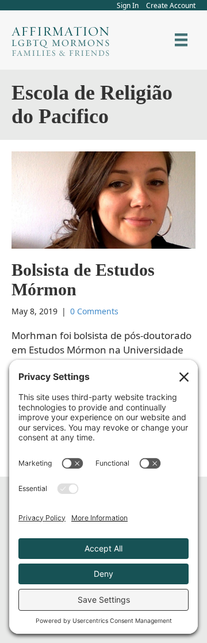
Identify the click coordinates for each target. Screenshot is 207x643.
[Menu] (181, 39)
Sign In (128, 5)
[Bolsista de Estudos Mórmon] (103, 199)
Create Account (170, 5)
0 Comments (94, 311)
